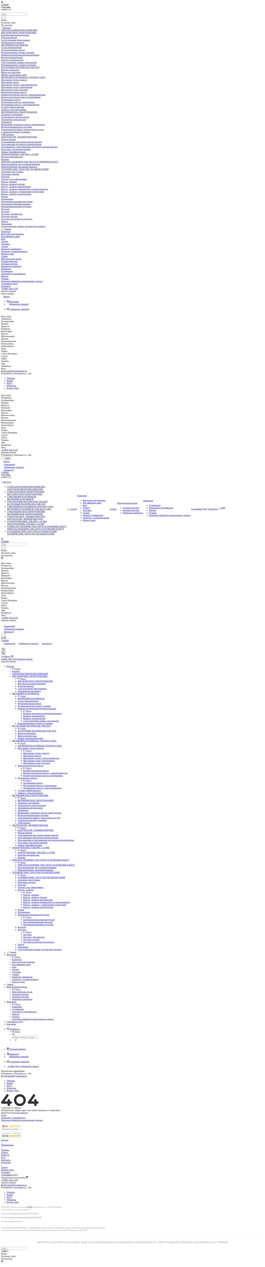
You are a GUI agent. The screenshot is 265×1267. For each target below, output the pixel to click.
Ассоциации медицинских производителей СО (23, 1217)
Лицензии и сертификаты (13, 1118)
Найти (4, 1251)
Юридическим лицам (22, 992)
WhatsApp (11, 386)
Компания (17, 1007)
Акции (4, 1167)
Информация (7, 1145)
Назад (17, 669)
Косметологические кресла (36, 770)
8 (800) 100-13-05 (10, 288)
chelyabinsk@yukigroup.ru (15, 371)
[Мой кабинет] (2, 623)
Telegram (11, 378)
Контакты (5, 1160)
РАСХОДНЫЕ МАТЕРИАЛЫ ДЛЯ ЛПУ (37, 731)
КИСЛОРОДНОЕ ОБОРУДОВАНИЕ (35, 681)
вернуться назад (8, 1113)
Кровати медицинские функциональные (42, 713)
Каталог (16, 671)
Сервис (4, 1152)
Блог (3, 1157)
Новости (5, 1155)
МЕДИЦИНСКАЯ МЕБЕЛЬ (31, 698)
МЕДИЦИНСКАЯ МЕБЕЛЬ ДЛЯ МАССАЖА (40, 746)
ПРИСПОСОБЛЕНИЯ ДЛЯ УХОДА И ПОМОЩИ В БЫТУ (46, 865)
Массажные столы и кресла (36, 753)
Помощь (5, 1150)
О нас (3, 1115)
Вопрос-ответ (7, 1170)
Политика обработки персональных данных (22, 1120)
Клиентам (17, 959)
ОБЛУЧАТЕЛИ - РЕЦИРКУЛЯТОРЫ (35, 830)
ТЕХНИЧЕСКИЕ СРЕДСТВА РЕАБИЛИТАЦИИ (41, 877)
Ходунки (27, 934)
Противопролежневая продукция (39, 920)
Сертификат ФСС (9, 1175)
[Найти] (3, 17)
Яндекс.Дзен (13, 388)
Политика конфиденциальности (12, 1221)
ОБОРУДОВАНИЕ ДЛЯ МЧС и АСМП (36, 852)
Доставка (5, 1172)
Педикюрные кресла (33, 783)
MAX (9, 383)
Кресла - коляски (31, 895)
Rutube (10, 381)
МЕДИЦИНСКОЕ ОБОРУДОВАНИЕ (36, 800)
